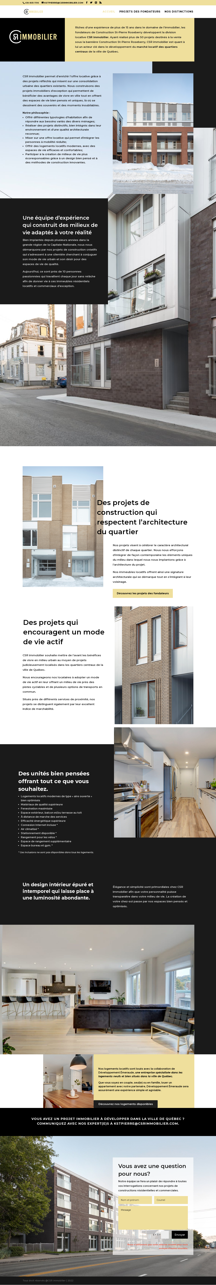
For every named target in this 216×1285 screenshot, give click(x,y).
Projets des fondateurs (139, 12)
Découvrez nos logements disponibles (125, 1104)
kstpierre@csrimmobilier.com (146, 1123)
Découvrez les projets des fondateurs (143, 593)
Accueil (109, 12)
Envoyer (180, 1234)
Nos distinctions (179, 12)
